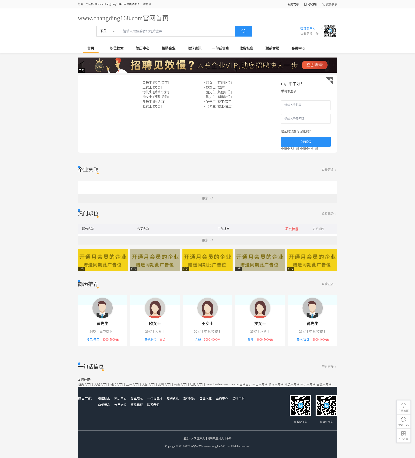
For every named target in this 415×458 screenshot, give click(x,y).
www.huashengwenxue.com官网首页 (229, 384)
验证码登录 (288, 131)
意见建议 (137, 405)
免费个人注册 (290, 149)
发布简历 (189, 398)
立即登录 (305, 142)
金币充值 (120, 405)
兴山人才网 (260, 384)
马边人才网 (292, 384)
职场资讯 (194, 48)
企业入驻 (206, 398)
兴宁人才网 (308, 384)
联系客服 (272, 48)
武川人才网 (165, 384)
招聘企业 (169, 48)
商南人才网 (181, 384)
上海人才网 (133, 384)
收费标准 (246, 48)
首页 (90, 48)
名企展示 (137, 398)
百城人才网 (324, 384)
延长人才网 (197, 384)
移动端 (312, 4)
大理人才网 (101, 384)
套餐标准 (104, 405)
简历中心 (143, 48)
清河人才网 (276, 384)
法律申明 (238, 398)
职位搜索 (117, 48)
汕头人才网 (85, 384)
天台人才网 (149, 384)
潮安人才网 (117, 384)
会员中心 (298, 48)
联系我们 (153, 405)
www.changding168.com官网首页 (123, 18)
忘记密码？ (304, 131)
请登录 (147, 4)
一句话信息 (220, 48)
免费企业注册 (309, 149)
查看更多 (328, 169)
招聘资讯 (173, 398)
